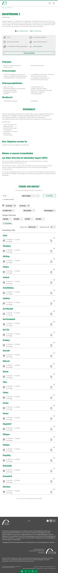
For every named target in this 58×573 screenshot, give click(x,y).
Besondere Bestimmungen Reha (29, 568)
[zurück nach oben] (29, 521)
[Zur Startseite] (3, 3)
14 (36, 498)
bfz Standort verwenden (9, 199)
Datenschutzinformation (50, 566)
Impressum (41, 566)
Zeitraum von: (3, 205)
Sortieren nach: (23, 227)
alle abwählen (8, 223)
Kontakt (45, 568)
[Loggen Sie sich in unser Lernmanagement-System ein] (25, 571)
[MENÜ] (54, 3)
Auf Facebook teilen (22, 31)
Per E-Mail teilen (37, 31)
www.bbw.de (41, 552)
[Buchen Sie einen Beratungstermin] (22, 571)
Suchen (50, 3)
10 (29, 498)
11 (31, 498)
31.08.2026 (5, 219)
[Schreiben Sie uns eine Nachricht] (32, 571)
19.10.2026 (27, 219)
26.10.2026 (38, 219)
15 (38, 498)
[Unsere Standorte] (29, 571)
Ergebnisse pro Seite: (45, 227)
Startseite (36, 566)
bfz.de (3, 7)
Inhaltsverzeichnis (52, 568)
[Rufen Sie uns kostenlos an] (36, 571)
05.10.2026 (16, 219)
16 (40, 498)
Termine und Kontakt (29, 53)
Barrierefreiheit (40, 568)
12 (33, 498)
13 (35, 498)
